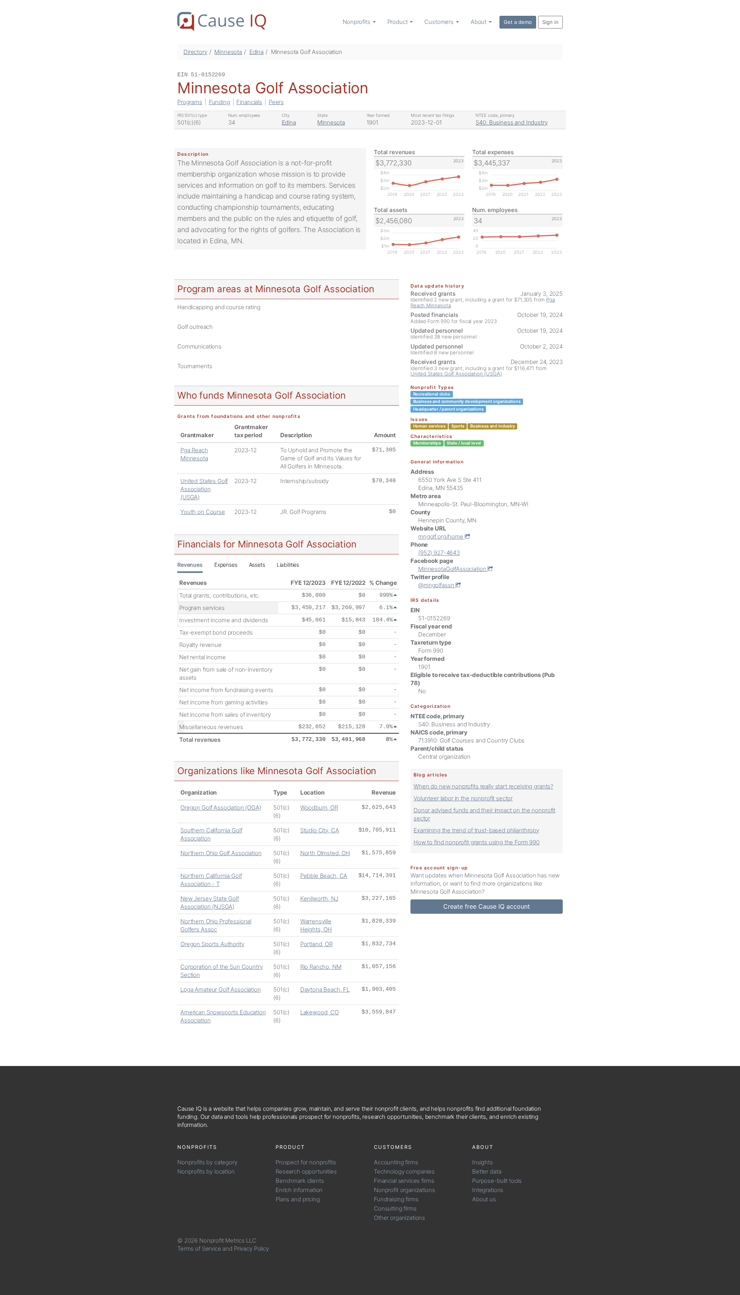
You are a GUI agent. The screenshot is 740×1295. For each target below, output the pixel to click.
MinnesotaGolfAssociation (453, 569)
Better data (486, 1171)
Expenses (225, 564)
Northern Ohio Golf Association (221, 853)
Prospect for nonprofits (306, 1162)
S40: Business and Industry (511, 122)
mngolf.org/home (441, 536)
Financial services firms (404, 1180)
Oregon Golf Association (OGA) (220, 807)
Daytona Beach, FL (325, 989)
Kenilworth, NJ (319, 898)
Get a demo (518, 22)
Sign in (550, 22)
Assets (257, 564)
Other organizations (399, 1217)
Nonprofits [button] (357, 21)
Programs (189, 102)
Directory (195, 52)
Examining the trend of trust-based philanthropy (476, 830)
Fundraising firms (396, 1199)
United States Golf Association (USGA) (204, 489)
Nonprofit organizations (404, 1190)
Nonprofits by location (206, 1171)
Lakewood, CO (319, 1012)
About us (484, 1199)
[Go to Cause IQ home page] (221, 21)
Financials (249, 102)
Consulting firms (395, 1208)
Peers (276, 102)
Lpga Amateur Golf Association (220, 989)
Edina (256, 52)
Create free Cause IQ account (486, 906)
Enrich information (299, 1190)
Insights (482, 1162)
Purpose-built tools (497, 1180)
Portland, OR (316, 944)
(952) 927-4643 (439, 552)
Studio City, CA (319, 830)
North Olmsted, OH (325, 853)
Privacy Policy (251, 1248)
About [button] (479, 21)
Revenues (190, 564)
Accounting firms (396, 1162)
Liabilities (288, 564)
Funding (219, 102)
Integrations (487, 1190)
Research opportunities (306, 1171)
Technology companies (404, 1171)
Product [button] (398, 21)
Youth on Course (202, 511)
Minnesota (228, 52)
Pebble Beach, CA (324, 875)
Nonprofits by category (207, 1162)
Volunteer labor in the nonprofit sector (463, 798)
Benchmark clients (300, 1180)
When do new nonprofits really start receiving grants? (483, 786)
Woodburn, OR (319, 807)
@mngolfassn (437, 585)
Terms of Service (199, 1248)
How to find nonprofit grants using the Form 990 (477, 842)
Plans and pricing (298, 1199)
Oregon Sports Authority (212, 944)
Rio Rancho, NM (320, 966)
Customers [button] (439, 21)
